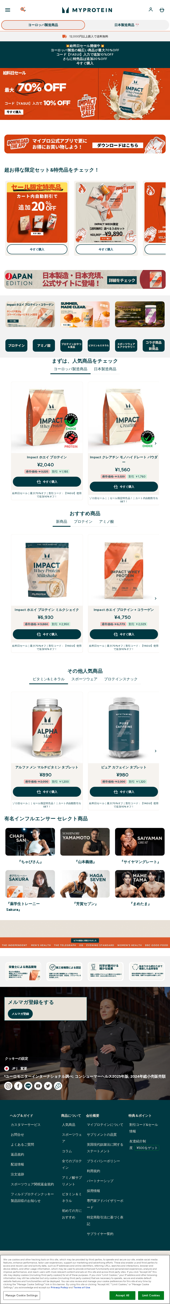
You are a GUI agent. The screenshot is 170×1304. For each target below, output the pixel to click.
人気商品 (68, 1124)
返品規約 (17, 1154)
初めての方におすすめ (72, 1214)
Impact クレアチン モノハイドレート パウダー (124, 459)
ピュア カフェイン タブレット (124, 767)
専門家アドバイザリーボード (105, 1204)
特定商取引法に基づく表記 (105, 1221)
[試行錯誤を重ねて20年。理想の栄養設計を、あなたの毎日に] (85, 934)
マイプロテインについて (105, 1124)
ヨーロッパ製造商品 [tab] (70, 369)
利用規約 (93, 1171)
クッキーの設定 (16, 1058)
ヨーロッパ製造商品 (43, 25)
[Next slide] (155, 443)
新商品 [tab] (61, 521)
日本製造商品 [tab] (105, 369)
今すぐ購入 (37, 249)
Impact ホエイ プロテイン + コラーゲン (124, 609)
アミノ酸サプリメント (72, 1181)
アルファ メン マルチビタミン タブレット (46, 767)
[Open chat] (58, 1086)
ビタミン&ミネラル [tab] (49, 679)
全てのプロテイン (72, 1164)
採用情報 (93, 1191)
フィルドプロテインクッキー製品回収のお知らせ (32, 1197)
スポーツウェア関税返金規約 (32, 1184)
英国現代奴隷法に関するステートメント (105, 1148)
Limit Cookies (151, 1295)
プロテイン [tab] (83, 521)
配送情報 (17, 1164)
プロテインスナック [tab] (121, 679)
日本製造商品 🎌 (126, 25)
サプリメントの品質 (102, 1134)
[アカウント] (151, 10)
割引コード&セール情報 (143, 1128)
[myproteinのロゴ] (87, 10)
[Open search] (23, 10)
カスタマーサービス (26, 1124)
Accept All (122, 1295)
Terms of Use (81, 1287)
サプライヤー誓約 (100, 1234)
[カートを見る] (162, 10)
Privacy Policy (59, 1287)
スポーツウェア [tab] (84, 679)
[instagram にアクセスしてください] (8, 1086)
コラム (67, 1151)
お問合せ (17, 1134)
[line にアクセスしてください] (28, 1086)
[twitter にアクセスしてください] (48, 1086)
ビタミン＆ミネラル (72, 1197)
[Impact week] (85, 94)
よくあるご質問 (22, 1144)
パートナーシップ (100, 1181)
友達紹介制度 (143, 1144)
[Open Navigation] (7, 10)
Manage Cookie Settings (22, 1295)
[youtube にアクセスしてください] (38, 1086)
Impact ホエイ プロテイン (47, 457)
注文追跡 (17, 1174)
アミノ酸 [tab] (106, 521)
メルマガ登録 (20, 1013)
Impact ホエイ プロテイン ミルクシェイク (47, 609)
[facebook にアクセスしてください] (18, 1086)
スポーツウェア (72, 1138)
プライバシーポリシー (103, 1161)
